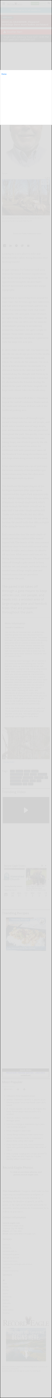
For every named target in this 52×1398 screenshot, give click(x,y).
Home (4, 74)
